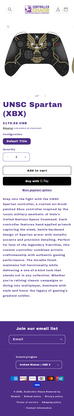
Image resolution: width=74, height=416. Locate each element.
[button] (9, 9)
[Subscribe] (61, 339)
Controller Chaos (34, 392)
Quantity (9, 149)
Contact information (38, 408)
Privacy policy (54, 396)
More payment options (37, 190)
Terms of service (27, 402)
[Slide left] (28, 96)
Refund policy (32, 396)
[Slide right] (45, 96)
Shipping (8, 128)
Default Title (17, 141)
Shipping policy (51, 402)
